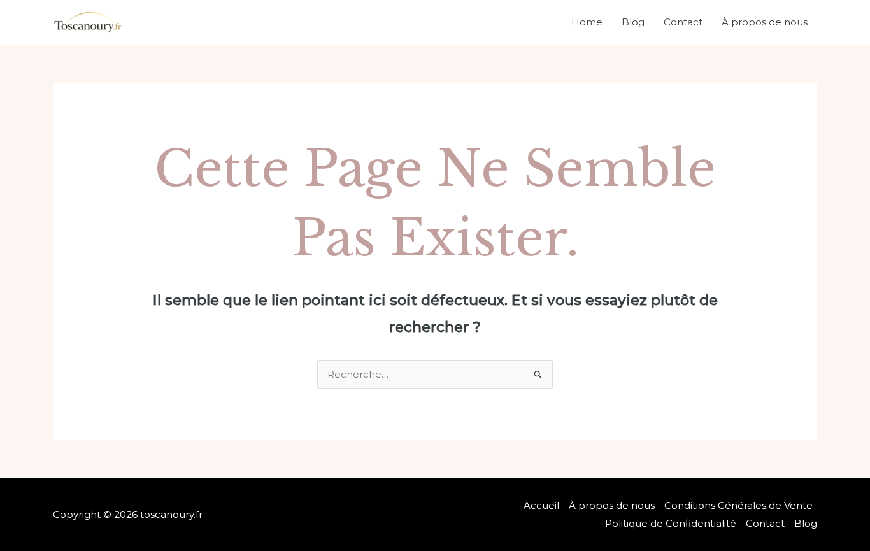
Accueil (541, 505)
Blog (633, 22)
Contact (683, 22)
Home (587, 22)
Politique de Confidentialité (670, 523)
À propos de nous (765, 22)
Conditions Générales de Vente (738, 505)
